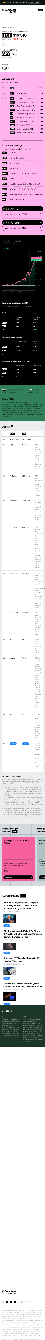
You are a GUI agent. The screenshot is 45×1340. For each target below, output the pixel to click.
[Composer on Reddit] (15, 1302)
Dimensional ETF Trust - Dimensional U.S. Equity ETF (26, 125)
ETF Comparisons (8, 28)
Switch (4, 98)
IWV (11, 98)
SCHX (12, 121)
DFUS (12, 125)
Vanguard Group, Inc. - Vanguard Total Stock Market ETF (26, 114)
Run (7, 248)
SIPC (39, 1312)
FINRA (35, 1312)
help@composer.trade (25, 1302)
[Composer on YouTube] (11, 1302)
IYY (11, 117)
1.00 (41, 98)
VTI (11, 114)
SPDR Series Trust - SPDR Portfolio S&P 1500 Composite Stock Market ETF (26, 129)
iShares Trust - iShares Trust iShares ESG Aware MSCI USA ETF (26, 133)
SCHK (12, 110)
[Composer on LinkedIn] (6, 1302)
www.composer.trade (9, 289)
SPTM (12, 129)
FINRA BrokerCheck (25, 1329)
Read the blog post (33, 3)
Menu (40, 10)
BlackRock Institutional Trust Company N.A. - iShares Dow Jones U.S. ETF (26, 117)
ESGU (12, 133)
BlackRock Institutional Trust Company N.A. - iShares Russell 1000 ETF (26, 106)
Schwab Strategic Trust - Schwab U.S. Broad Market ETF (26, 102)
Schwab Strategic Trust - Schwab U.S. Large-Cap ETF (26, 121)
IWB (11, 106)
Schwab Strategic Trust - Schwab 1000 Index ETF (26, 110)
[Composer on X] (3, 1302)
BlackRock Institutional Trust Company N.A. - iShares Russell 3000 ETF (26, 98)
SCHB (12, 102)
